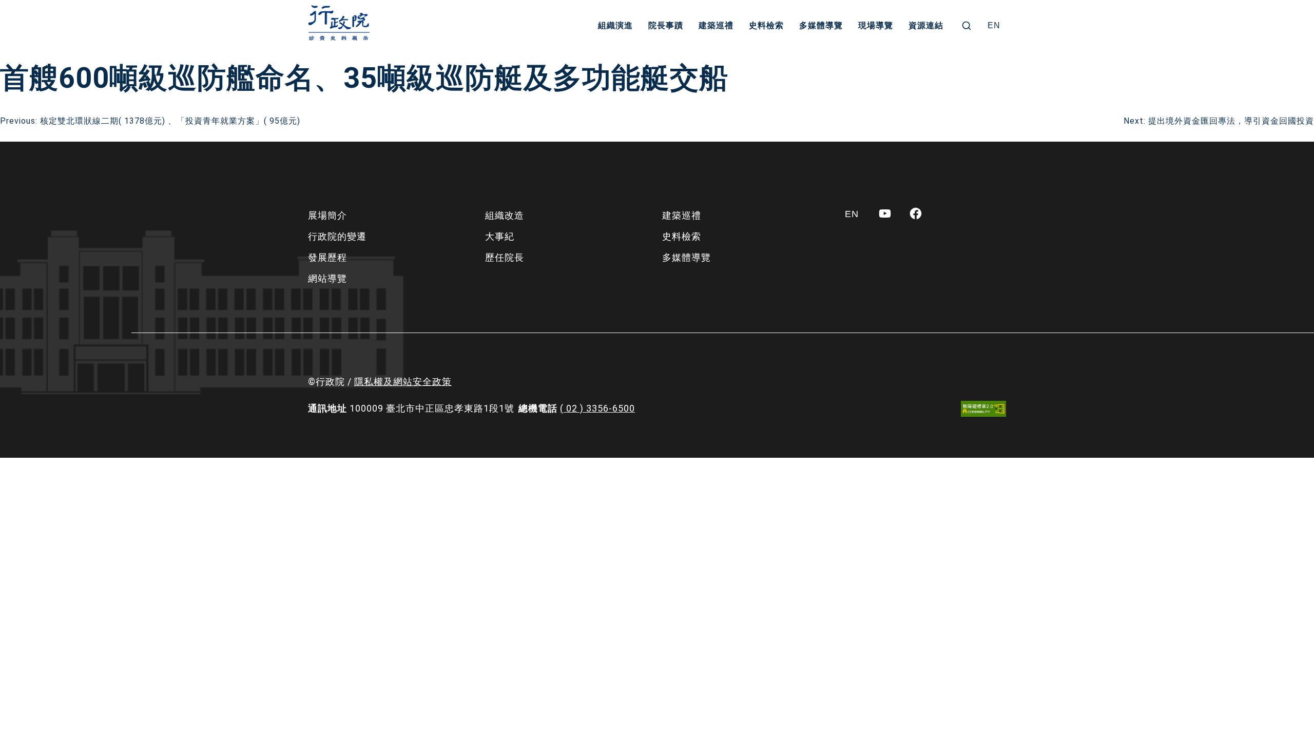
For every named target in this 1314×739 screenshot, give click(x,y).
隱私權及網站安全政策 (403, 381)
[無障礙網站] (983, 409)
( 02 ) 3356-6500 (597, 408)
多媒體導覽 (821, 25)
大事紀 (499, 236)
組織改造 (504, 215)
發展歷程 (327, 257)
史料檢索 (766, 25)
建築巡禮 (716, 25)
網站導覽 (327, 278)
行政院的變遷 (337, 236)
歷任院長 (504, 257)
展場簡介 (327, 215)
